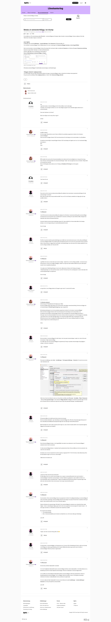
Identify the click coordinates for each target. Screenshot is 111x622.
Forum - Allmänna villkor (61, 603)
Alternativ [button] (69, 19)
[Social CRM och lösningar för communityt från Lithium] (86, 619)
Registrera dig (75, 2)
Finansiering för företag (27, 609)
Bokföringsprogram (26, 603)
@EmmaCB (44, 562)
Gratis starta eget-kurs (44, 605)
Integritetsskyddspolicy (61, 605)
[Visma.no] (27, 3)
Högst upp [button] (25, 619)
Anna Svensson (39, 31)
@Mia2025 (44, 211)
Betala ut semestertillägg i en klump (31, 15)
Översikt (23, 12)
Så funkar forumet (60, 607)
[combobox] (37, 19)
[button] (35, 59)
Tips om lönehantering (43, 12)
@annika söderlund (45, 302)
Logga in (81, 2)
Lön (25, 79)
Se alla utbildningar (43, 609)
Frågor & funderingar (32, 12)
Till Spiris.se (76, 605)
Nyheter (52, 12)
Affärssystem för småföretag (28, 607)
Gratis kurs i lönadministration (45, 607)
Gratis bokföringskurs (44, 603)
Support (75, 603)
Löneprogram (25, 605)
